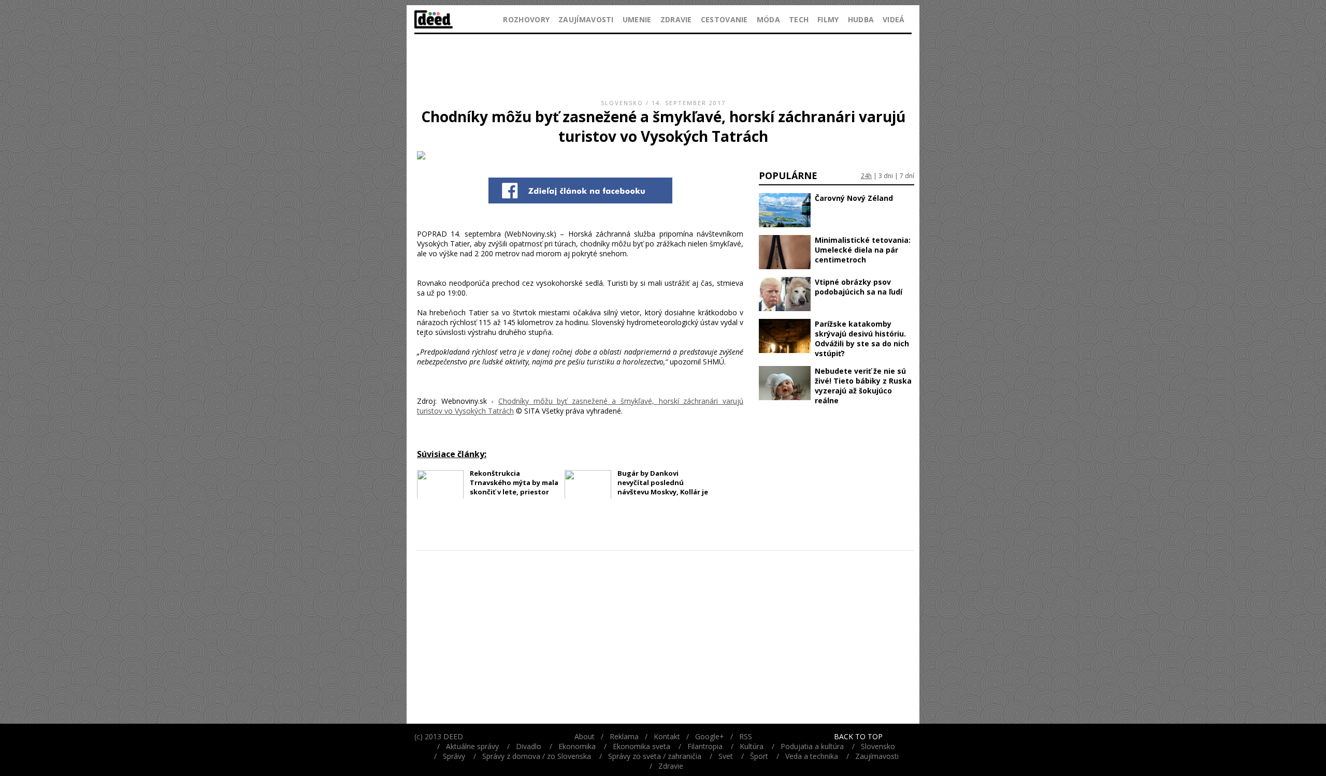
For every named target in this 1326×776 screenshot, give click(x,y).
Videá (894, 19)
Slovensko (622, 103)
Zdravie (676, 19)
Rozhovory (526, 19)
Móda (768, 19)
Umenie (637, 19)
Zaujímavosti (586, 19)
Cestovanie (724, 19)
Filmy (828, 19)
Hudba (861, 19)
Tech (799, 19)
